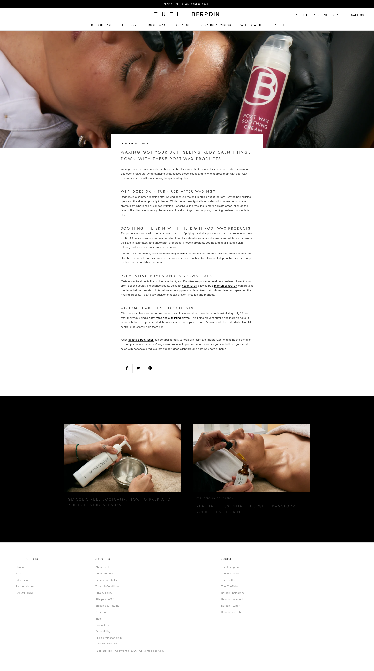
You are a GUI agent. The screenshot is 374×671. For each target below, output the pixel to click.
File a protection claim (109, 637)
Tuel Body (129, 25)
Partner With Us (253, 25)
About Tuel (102, 567)
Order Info (101, 612)
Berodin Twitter (230, 605)
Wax (18, 573)
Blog (98, 618)
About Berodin (104, 573)
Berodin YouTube (231, 612)
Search (339, 15)
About (280, 25)
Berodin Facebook (232, 599)
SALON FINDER (26, 592)
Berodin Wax (155, 25)
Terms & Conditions (107, 586)
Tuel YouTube (229, 586)
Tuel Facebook (230, 573)
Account (321, 15)
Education (182, 25)
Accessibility (102, 631)
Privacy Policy (103, 592)
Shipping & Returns (107, 605)
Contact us (102, 625)
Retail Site (299, 15)
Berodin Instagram (232, 592)
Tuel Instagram (230, 567)
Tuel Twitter (228, 579)
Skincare (21, 567)
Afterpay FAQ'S (104, 599)
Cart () (357, 15)
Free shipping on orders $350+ (187, 4)
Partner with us (25, 586)
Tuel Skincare (100, 25)
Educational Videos (215, 25)
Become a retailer (106, 579)
